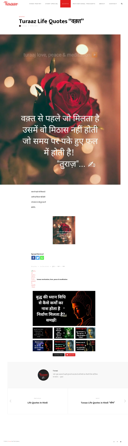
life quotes (34, 266)
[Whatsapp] (42, 258)
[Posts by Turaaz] (20, 26)
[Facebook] (33, 258)
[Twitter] (38, 258)
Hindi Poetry (35, 3)
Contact (113, 3)
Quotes (65, 3)
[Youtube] (120, 441)
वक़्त (59, 266)
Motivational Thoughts (84, 3)
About (102, 3)
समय (64, 266)
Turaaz (25, 26)
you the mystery (44, 266)
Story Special (51, 3)
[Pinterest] (117, 441)
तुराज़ (53, 266)
